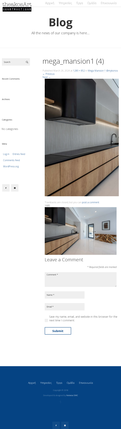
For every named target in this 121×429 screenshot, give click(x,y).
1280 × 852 (79, 70)
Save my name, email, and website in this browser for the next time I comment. (83, 318)
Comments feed (11, 160)
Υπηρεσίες (65, 3)
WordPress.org (11, 166)
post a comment (90, 202)
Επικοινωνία (109, 3)
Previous (48, 73)
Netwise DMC (72, 395)
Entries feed (19, 154)
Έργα (79, 3)
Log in (6, 154)
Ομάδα (91, 3)
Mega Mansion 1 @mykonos (103, 70)
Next (46, 77)
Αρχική (49, 3)
